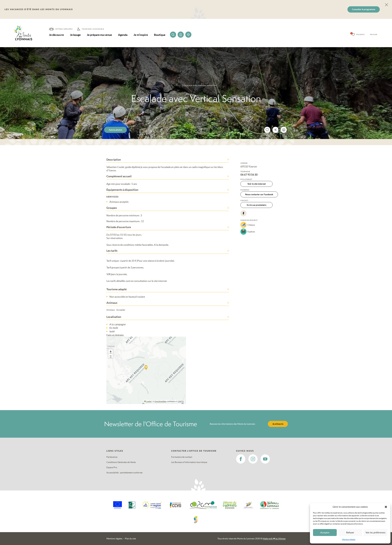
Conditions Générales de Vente (121, 462)
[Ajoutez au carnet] (267, 130)
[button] (385, 506)
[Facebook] (243, 213)
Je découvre (56, 34)
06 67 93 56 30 (249, 174)
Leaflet (148, 401)
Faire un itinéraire (115, 335)
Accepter (325, 532)
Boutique (159, 34)
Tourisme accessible (93, 29)
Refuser (350, 532)
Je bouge (75, 34)
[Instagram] (253, 459)
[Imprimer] (284, 130)
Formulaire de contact (181, 457)
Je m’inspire (141, 34)
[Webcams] (181, 35)
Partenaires (111, 457)
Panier (373, 34)
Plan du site (130, 538)
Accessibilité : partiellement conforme (124, 472)
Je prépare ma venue (99, 34)
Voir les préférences (376, 532)
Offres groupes (64, 29)
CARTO (181, 401)
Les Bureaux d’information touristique (189, 462)
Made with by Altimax (274, 538)
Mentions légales (348, 539)
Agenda (122, 34)
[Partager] (275, 130)
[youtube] (265, 459)
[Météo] (188, 35)
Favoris (360, 34)
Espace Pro (111, 467)
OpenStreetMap (160, 401)
